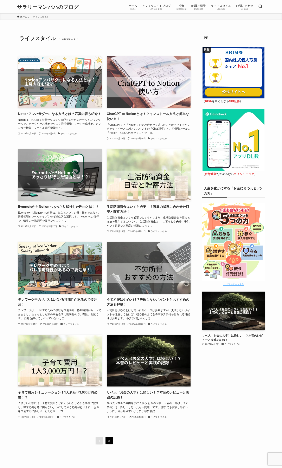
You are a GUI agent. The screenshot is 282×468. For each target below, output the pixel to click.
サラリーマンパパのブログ (48, 6)
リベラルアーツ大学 (233, 284)
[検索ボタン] (260, 6)
